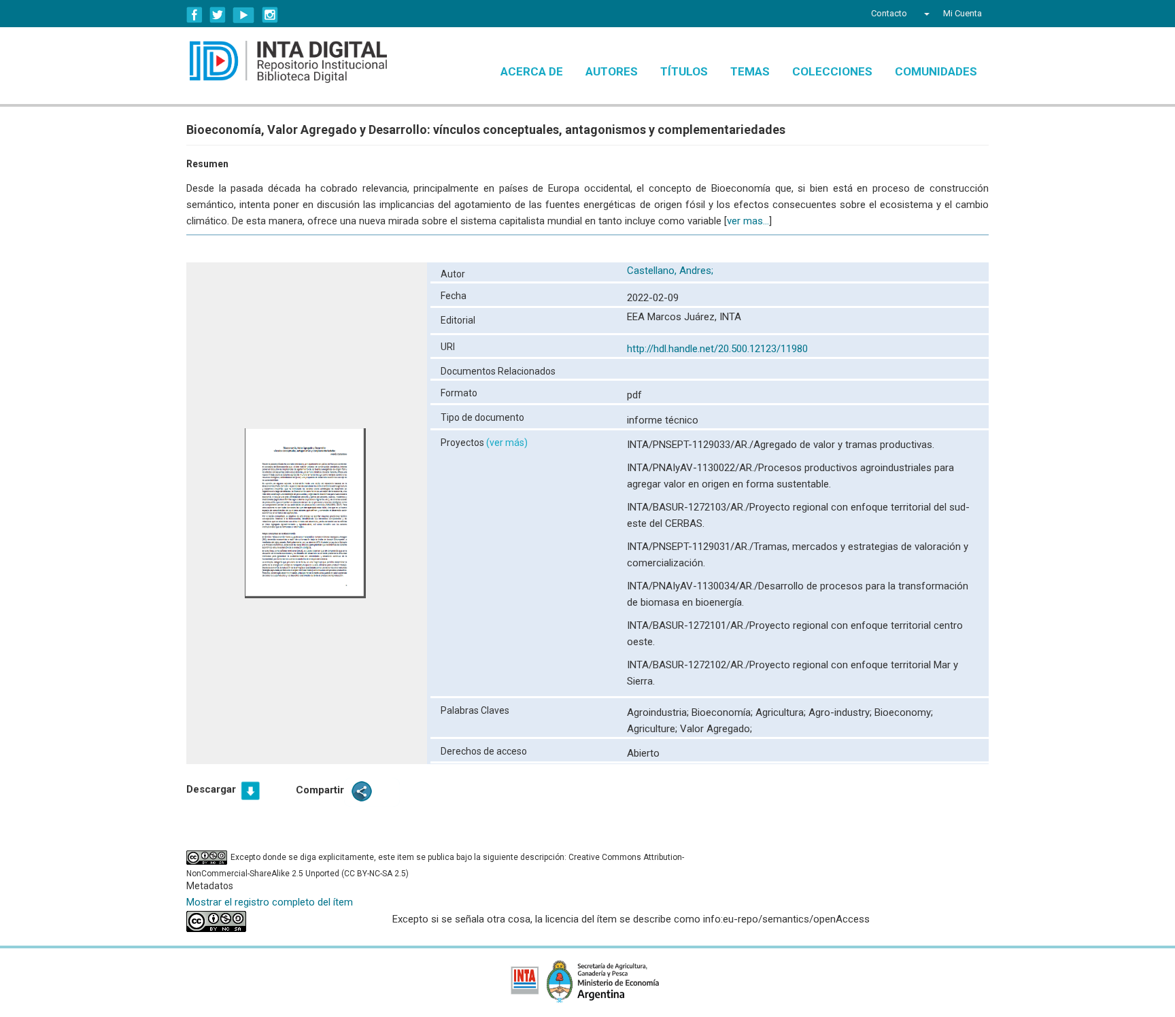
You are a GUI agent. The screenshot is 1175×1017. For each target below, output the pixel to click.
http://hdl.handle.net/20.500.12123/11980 (717, 349)
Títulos (684, 71)
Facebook (194, 15)
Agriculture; (653, 729)
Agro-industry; (841, 712)
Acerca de (531, 71)
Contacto (889, 13)
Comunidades (936, 71)
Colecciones (832, 71)
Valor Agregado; (716, 729)
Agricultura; (781, 712)
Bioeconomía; (723, 712)
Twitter (217, 15)
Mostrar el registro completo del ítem (269, 902)
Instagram (270, 15)
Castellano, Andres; (671, 270)
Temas (750, 71)
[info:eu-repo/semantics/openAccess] (279, 921)
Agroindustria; (659, 712)
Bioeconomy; (903, 712)
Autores (611, 71)
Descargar (211, 789)
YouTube (244, 15)
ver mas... (748, 221)
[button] (925, 13)
